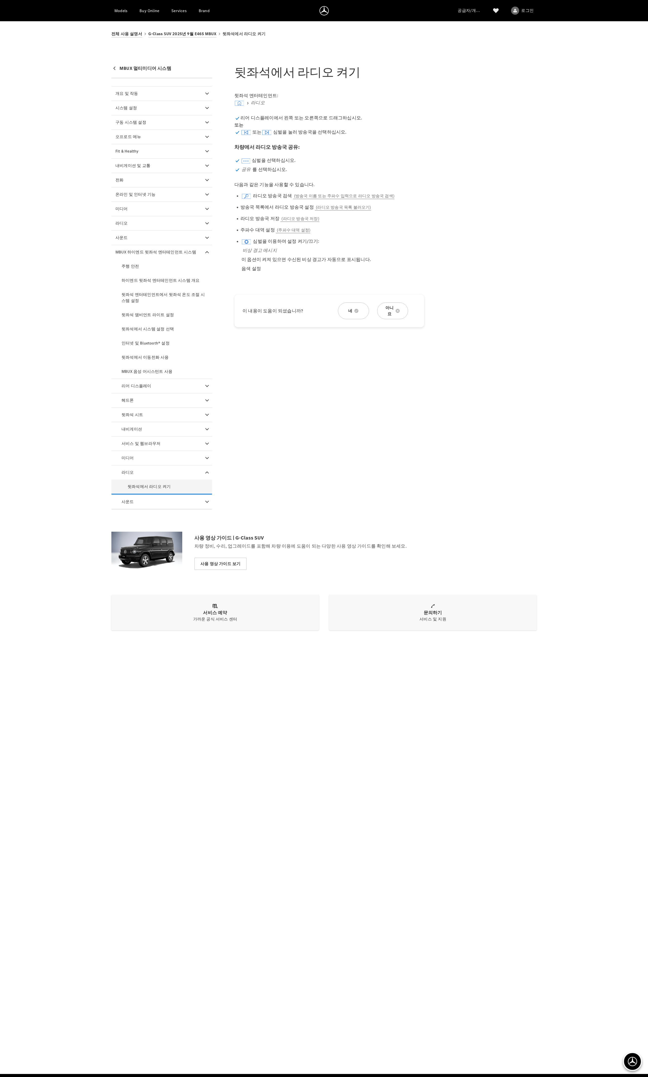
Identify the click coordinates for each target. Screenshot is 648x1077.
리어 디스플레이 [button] (136, 386)
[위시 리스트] (496, 11)
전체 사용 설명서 (126, 33)
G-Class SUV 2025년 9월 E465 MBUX (182, 33)
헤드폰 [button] (128, 400)
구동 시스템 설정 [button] (130, 122)
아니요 (390, 310)
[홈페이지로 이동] (324, 10)
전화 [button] (119, 180)
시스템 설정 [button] (126, 108)
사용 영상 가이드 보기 (220, 563)
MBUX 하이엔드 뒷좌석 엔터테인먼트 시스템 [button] (155, 252)
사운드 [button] (121, 237)
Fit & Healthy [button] (127, 151)
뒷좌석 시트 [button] (132, 414)
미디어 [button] (121, 208)
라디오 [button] (121, 223)
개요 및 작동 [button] (126, 93)
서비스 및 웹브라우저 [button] (141, 443)
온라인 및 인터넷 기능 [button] (135, 194)
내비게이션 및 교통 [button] (132, 165)
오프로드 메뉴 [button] (128, 136)
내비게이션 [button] (132, 429)
